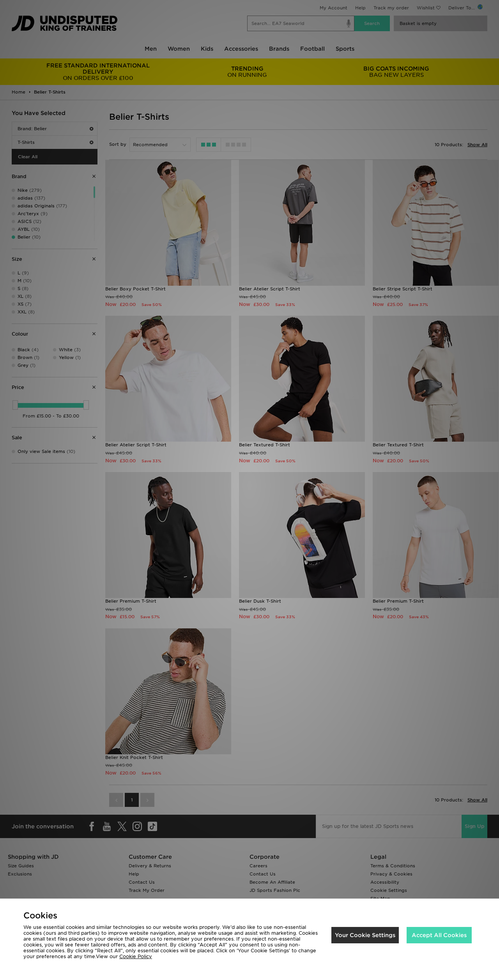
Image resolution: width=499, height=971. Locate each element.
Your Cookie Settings (365, 935)
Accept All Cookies (439, 935)
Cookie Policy (135, 956)
